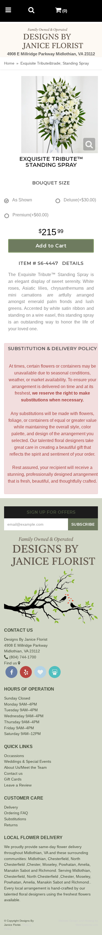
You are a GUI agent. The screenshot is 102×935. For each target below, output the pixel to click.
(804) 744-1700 (22, 657)
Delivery (11, 807)
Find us (11, 663)
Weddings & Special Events (27, 761)
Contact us (13, 773)
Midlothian (37, 859)
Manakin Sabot (17, 870)
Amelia (83, 864)
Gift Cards (12, 779)
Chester (54, 859)
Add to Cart (51, 246)
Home (9, 63)
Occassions (14, 756)
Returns (11, 825)
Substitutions (15, 819)
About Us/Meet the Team (25, 767)
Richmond (47, 870)
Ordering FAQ (16, 813)
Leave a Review (18, 785)
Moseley (49, 864)
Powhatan (67, 864)
